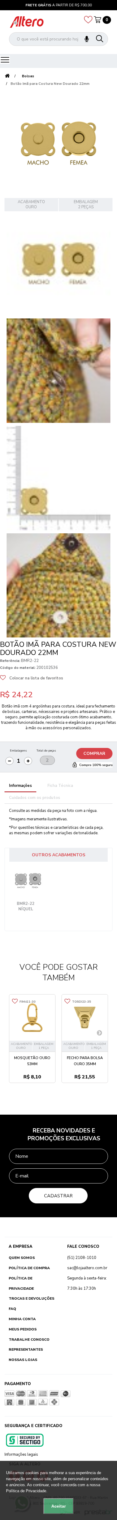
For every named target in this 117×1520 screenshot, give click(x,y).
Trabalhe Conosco (29, 1339)
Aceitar (58, 1506)
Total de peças (46, 751)
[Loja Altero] (27, 21)
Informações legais (21, 1454)
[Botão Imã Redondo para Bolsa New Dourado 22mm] (58, 263)
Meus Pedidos (23, 1329)
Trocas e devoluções (31, 1298)
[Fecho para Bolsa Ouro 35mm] (85, 1018)
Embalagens (18, 751)
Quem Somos (22, 1257)
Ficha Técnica (60, 785)
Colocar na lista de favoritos (36, 678)
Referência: (10, 660)
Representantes (26, 1349)
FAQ (12, 1308)
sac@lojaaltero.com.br (87, 1268)
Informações (20, 785)
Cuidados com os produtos (34, 797)
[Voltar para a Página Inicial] (7, 76)
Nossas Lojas (23, 1359)
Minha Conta (22, 1319)
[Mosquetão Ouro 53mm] (32, 1018)
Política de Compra (29, 1268)
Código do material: (17, 667)
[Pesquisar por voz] (86, 39)
